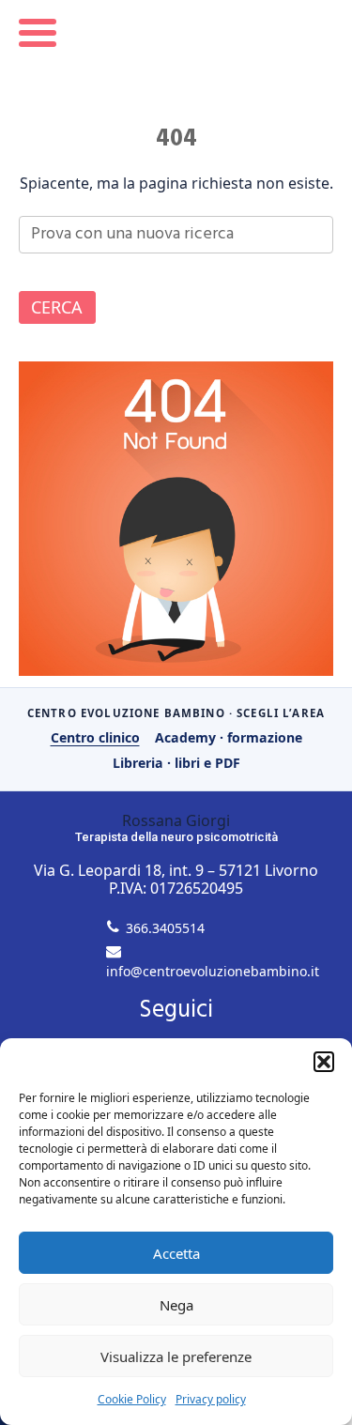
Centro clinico (95, 737)
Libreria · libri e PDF (176, 763)
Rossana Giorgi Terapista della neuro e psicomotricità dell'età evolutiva (176, 54)
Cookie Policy (132, 1399)
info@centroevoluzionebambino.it (212, 971)
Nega (176, 1304)
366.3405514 (165, 928)
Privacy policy (211, 1399)
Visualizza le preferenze (176, 1356)
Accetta (176, 1253)
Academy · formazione (228, 737)
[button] (323, 1061)
